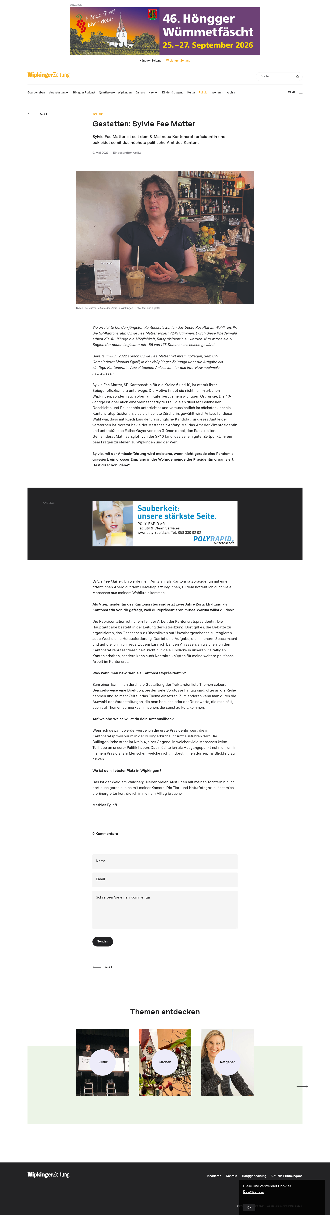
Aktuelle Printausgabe (286, 1176)
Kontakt (231, 1176)
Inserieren (214, 1176)
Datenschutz (253, 1191)
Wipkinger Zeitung (178, 60)
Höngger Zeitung (151, 60)
